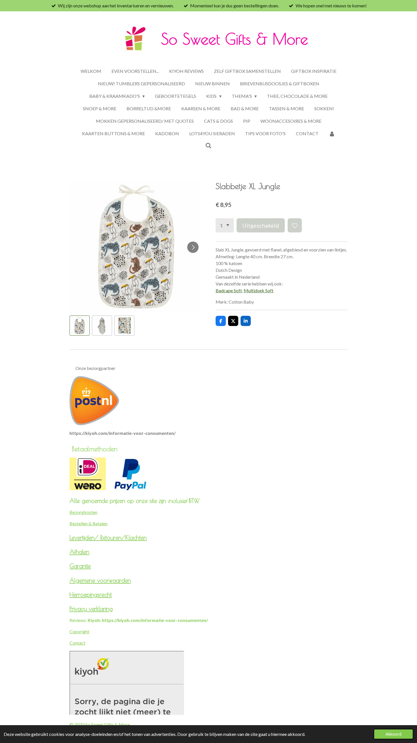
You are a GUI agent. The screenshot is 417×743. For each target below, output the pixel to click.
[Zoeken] (208, 145)
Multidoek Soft (258, 290)
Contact (77, 642)
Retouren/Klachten (123, 537)
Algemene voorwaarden (100, 580)
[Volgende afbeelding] (193, 247)
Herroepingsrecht (91, 594)
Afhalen (79, 551)
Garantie (80, 565)
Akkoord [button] (393, 734)
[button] (80, 326)
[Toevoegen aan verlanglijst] (295, 225)
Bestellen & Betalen (89, 523)
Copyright (79, 631)
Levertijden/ (85, 537)
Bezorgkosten (83, 512)
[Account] (332, 133)
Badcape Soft (229, 290)
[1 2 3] (225, 225)
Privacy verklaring (91, 608)
